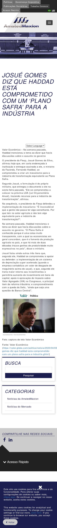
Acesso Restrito (11, 10)
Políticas (8, 2)
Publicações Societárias (15, 6)
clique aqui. (10, 496)
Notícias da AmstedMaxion (23, 398)
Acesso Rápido (17, 461)
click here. (36, 512)
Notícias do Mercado (19, 406)
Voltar (11, 522)
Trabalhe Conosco (39, 6)
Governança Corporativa (27, 2)
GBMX (21, 22)
